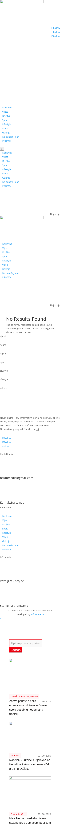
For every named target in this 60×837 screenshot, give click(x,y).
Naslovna (7, 107)
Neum (25, 696)
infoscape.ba (37, 614)
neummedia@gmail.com (16, 478)
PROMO (6, 140)
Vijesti (5, 111)
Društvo (6, 115)
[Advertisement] (30, 74)
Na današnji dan (10, 136)
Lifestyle (6, 124)
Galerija (6, 132)
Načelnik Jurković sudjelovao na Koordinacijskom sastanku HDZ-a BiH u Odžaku (29, 764)
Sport (5, 120)
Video (5, 128)
